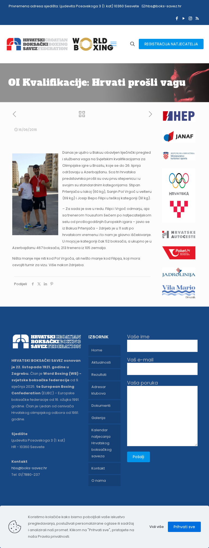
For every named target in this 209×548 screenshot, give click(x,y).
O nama (98, 480)
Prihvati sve (184, 527)
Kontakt (98, 468)
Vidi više (156, 526)
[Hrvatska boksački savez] (59, 44)
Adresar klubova (98, 390)
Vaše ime (138, 337)
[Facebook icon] (177, 18)
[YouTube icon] (184, 18)
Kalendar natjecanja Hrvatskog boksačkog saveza (101, 443)
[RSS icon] (197, 18)
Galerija (98, 417)
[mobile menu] (113, 44)
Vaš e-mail (140, 360)
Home (96, 350)
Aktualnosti (101, 362)
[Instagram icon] (190, 18)
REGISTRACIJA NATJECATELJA (171, 44)
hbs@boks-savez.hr (164, 6)
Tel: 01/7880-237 (25, 474)
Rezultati (98, 374)
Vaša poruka (142, 383)
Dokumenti (100, 405)
